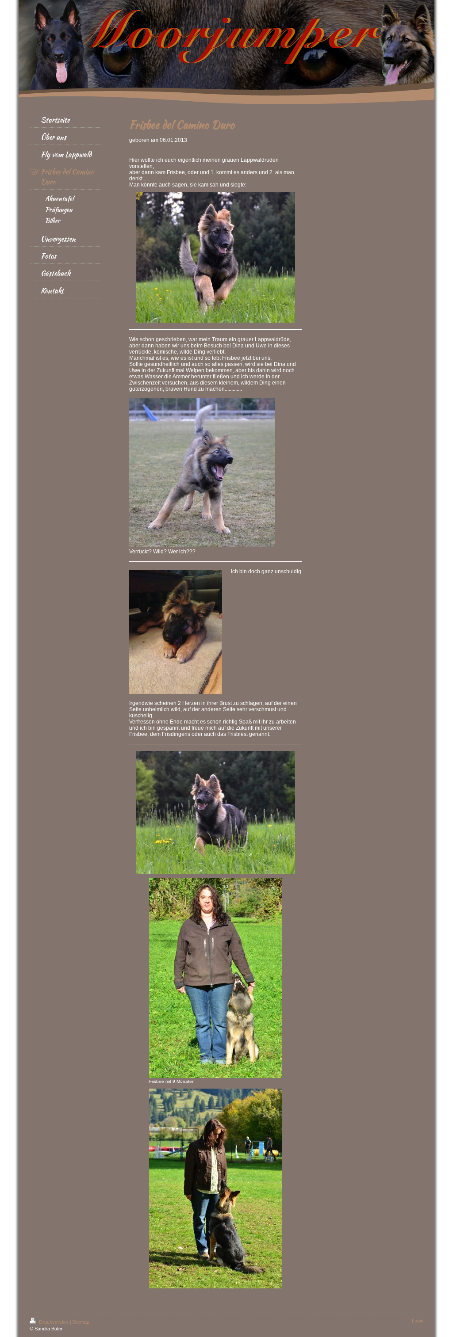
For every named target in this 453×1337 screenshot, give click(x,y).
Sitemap (80, 1322)
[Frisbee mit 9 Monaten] (215, 978)
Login (417, 1320)
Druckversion (53, 1322)
